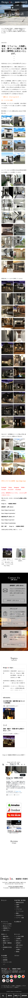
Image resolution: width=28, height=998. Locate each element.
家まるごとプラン (7, 926)
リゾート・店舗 (20, 917)
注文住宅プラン (20, 915)
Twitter (10, 487)
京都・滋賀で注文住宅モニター (10, 706)
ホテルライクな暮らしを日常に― (11, 733)
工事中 (17, 906)
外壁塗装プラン (7, 928)
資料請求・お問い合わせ (14, 600)
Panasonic (18, 985)
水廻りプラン (6, 930)
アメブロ (3, 489)
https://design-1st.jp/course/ (7, 519)
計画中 (17, 904)
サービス (18, 934)
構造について (6, 940)
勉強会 (10, 995)
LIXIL (13, 985)
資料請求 (24, 995)
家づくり (4, 934)
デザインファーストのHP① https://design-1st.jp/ (14, 481)
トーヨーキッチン (5, 985)
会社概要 (4, 955)
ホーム (3, 28)
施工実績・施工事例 (20, 900)
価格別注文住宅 (20, 902)
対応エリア (18, 940)
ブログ (17, 955)
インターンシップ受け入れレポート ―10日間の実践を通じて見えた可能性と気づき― (17, 688)
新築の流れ (5, 936)
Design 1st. (12, 588)
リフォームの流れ (7, 923)
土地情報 (18, 938)
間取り (17, 913)
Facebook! (3, 487)
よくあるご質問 (20, 936)
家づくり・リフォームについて (11, 97)
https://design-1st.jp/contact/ (8, 510)
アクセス (5, 957)
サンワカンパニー (8, 987)
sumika (16, 987)
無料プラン (17, 996)
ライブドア (10, 489)
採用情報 (5, 960)
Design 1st (11, 526)
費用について (6, 938)
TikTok (22, 487)
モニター (4, 900)
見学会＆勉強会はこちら (14, 644)
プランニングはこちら (14, 623)
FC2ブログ (18, 489)
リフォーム (5, 921)
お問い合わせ (10, 506)
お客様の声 (18, 921)
